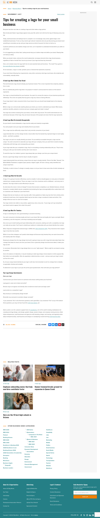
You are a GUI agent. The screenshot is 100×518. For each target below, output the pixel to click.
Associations (30, 451)
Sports (48, 455)
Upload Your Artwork (32, 502)
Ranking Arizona (7, 437)
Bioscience (6, 460)
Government (28, 467)
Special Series (50, 453)
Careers (5, 499)
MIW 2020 (32, 444)
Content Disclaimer (55, 492)
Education (27, 457)
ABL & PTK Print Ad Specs (34, 499)
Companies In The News (35, 435)
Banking (5, 458)
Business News (17, 8)
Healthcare (49, 430)
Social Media (49, 450)
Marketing (49, 440)
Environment (28, 462)
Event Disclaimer (54, 501)
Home (9, 8)
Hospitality (49, 432)
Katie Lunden (61, 14)
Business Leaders (8, 468)
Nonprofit (7, 465)
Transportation (50, 460)
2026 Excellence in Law (9, 448)
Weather (48, 466)
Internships (6, 495)
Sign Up (85, 496)
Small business (50, 448)
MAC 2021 (34, 437)
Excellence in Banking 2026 (11, 445)
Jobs (47, 435)
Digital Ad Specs (31, 492)
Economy (27, 454)
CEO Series (30, 430)
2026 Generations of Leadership (12, 453)
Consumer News (29, 447)
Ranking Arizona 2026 (9, 450)
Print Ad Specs (31, 495)
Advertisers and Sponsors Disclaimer (57, 497)
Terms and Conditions (56, 505)
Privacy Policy (54, 488)
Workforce (49, 468)
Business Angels (7, 463)
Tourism (48, 463)
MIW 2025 (6, 440)
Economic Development (31, 449)
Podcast (5, 435)
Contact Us (6, 506)
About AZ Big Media (8, 488)
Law (47, 437)
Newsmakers (30, 432)
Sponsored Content (32, 506)
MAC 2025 (6, 442)
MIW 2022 (6, 432)
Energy (27, 459)
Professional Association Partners (12, 502)
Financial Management (31, 464)
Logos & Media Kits (32, 488)
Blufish (36, 515)
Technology (49, 458)
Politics (48, 445)
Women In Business (32, 439)
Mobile (48, 442)
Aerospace (6, 455)
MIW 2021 (31, 442)
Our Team (5, 492)
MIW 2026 (6, 430)
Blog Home (10, 325)
